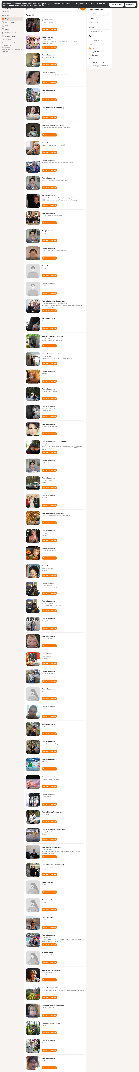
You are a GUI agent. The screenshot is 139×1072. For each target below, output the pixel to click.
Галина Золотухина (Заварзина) (53, 988)
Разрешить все (116, 5)
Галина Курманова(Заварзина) (53, 1005)
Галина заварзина (48, 777)
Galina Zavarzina (47, 37)
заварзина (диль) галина (51, 1023)
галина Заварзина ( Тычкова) (52, 336)
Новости (5, 45)
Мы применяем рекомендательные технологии (12, 50)
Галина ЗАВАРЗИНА (49, 759)
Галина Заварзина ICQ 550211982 (54, 442)
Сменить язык (6, 39)
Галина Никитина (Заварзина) (53, 865)
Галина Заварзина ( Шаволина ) (53, 354)
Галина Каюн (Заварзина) (51, 847)
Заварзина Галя (47, 231)
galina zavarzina (47, 20)
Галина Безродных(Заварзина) (53, 513)
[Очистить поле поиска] (79, 9)
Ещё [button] (9, 45)
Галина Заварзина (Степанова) (53, 830)
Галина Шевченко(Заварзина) (53, 108)
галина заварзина (48, 196)
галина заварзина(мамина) (52, 970)
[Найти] (83, 8)
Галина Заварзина (48, 55)
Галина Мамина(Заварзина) (52, 812)
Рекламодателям (7, 43)
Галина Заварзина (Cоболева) (53, 125)
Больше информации (35, 5)
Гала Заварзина (47, 917)
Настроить (130, 5)
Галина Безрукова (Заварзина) (53, 301)
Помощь (16, 43)
